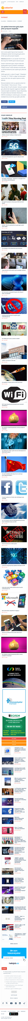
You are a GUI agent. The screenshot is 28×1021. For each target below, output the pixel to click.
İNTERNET (19, 21)
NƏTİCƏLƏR (14, 995)
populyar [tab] (14, 741)
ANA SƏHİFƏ (3, 1)
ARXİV (17, 1)
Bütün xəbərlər (14, 943)
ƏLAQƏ (2, 2)
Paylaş (4, 101)
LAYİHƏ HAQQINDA (11, 1)
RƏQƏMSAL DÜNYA (11, 21)
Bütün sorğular (14, 998)
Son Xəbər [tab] (14, 738)
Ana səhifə (3, 21)
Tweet (12, 101)
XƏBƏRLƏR (21, 1)
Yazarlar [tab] (14, 744)
